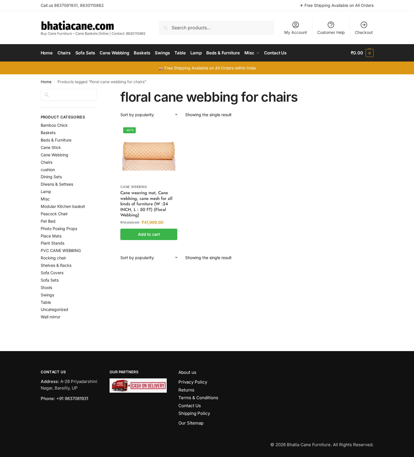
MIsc (45, 198)
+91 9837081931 (72, 398)
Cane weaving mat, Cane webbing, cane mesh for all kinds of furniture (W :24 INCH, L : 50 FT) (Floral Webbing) (146, 204)
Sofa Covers (52, 272)
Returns (186, 390)
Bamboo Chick (54, 125)
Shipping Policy (194, 413)
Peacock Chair (54, 213)
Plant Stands (52, 243)
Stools (46, 287)
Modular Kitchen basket (63, 206)
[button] (362, 53)
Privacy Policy (192, 382)
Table (46, 302)
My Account (295, 32)
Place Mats (51, 235)
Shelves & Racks (56, 265)
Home (46, 81)
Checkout (364, 32)
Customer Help (331, 32)
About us (187, 372)
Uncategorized (54, 309)
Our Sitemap (190, 423)
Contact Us (189, 405)
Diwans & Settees (57, 184)
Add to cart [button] (149, 234)
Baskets (48, 132)
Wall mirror (50, 316)
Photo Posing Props (59, 228)
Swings (47, 294)
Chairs (46, 162)
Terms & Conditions (198, 397)
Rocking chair (53, 257)
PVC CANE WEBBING (61, 250)
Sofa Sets (50, 280)
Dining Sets (51, 176)
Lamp (46, 191)
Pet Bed (48, 221)
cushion (48, 169)
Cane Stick (51, 147)
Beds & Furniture (56, 140)
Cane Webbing (133, 187)
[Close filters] (98, 92)
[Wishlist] (168, 133)
